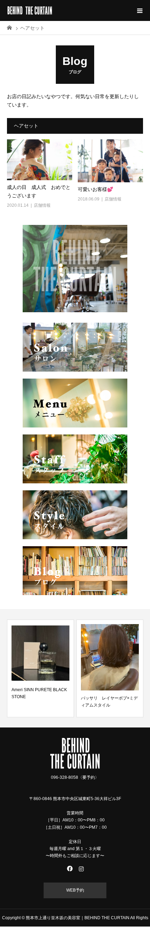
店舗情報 (42, 205)
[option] (40, 668)
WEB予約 (75, 890)
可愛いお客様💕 (95, 189)
